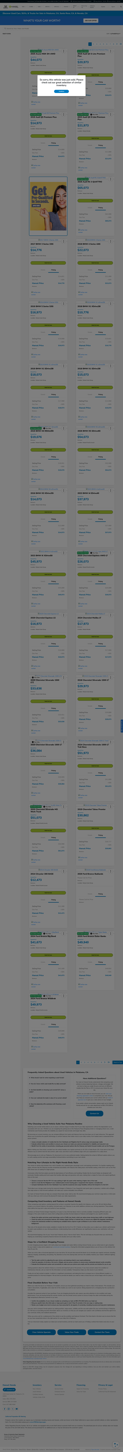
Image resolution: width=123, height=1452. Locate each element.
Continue (61, 91)
